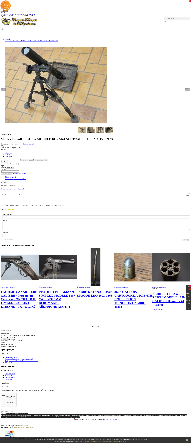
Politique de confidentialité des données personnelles (21, 361)
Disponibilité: (5, 148)
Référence (4, 182)
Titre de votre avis (7, 214)
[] (165, 21)
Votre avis (5, 220)
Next (186, 88)
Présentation (8, 375)
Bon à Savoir (9, 362)
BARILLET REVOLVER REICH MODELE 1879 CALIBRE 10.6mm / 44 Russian (169, 299)
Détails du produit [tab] (10, 177)
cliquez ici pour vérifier (110, 419)
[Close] (189, 193)
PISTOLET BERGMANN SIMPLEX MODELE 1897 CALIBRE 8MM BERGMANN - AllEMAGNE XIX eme (57, 299)
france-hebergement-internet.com (22, 427)
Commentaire (5, 144)
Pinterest (9, 156)
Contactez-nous (10, 377)
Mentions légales (10, 374)
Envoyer (185, 240)
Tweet (8, 155)
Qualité (4, 209)
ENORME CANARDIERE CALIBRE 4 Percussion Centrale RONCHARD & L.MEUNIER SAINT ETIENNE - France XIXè (19, 299)
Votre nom (5, 232)
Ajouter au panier (6, 173)
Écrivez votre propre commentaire (15, 179)
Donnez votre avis (28, 144)
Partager (9, 153)
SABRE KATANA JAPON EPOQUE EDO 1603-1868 (95, 293)
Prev (2, 88)
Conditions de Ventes (11, 357)
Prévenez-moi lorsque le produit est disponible (33, 160)
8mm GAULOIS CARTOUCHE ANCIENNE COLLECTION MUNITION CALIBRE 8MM (133, 299)
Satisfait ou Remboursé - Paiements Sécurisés (19, 359)
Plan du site (8, 379)
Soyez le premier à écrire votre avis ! (12, 189)
